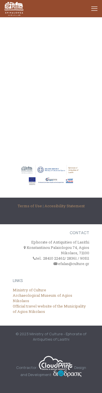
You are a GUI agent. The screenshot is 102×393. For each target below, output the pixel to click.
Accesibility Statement (64, 205)
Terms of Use (30, 205)
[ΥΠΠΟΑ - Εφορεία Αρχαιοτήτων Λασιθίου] (14, 8)
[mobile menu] (94, 8)
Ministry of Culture (29, 289)
